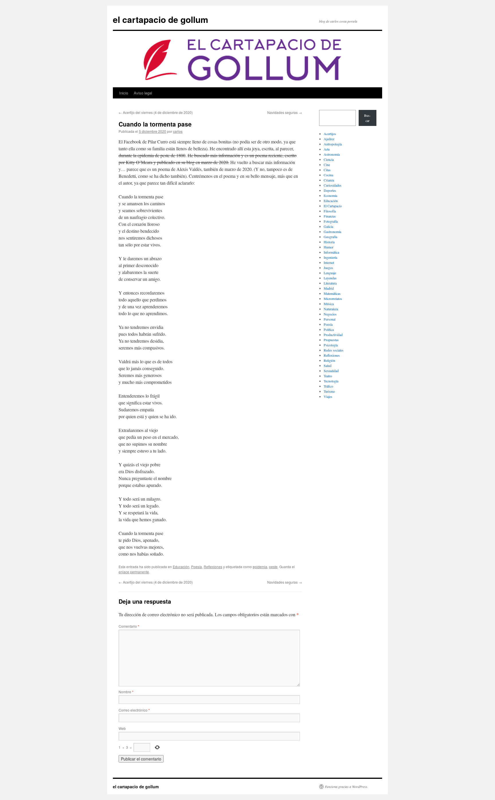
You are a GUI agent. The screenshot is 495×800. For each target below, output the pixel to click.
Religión (329, 360)
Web (122, 728)
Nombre (126, 691)
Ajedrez (329, 139)
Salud (327, 365)
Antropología (333, 144)
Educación (181, 566)
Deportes (330, 190)
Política (329, 329)
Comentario (129, 626)
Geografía (330, 236)
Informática (331, 252)
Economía (330, 195)
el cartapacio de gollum (160, 19)
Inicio (123, 93)
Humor (328, 247)
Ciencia (329, 159)
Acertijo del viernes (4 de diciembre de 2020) (156, 112)
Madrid (329, 288)
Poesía (196, 566)
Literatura (330, 283)
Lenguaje (330, 272)
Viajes (328, 396)
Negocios (330, 314)
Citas (327, 169)
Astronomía (332, 154)
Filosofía (330, 211)
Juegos (328, 267)
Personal (329, 319)
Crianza (329, 180)
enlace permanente (134, 571)
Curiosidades (332, 185)
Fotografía (331, 221)
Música (329, 303)
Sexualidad (331, 370)
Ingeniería (330, 257)
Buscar (367, 118)
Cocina (328, 175)
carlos (177, 131)
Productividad (333, 334)
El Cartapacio (333, 206)
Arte (327, 149)
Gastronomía (332, 231)
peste (273, 566)
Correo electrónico (134, 710)
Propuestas (331, 339)
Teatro (328, 376)
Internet (329, 262)
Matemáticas (332, 293)
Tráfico (328, 386)
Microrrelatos (333, 298)
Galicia (328, 226)
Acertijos (330, 133)
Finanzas (330, 216)
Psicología (331, 345)
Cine (327, 164)
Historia (329, 242)
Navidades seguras (284, 112)
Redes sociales (333, 350)
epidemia (260, 566)
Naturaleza (331, 309)
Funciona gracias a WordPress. (346, 786)
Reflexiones (213, 566)
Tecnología (331, 381)
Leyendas (330, 278)
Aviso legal (143, 93)
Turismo (329, 391)
